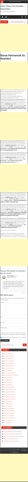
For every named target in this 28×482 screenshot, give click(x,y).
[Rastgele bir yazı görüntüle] (25, 17)
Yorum (3, 302)
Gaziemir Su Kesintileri (9, 387)
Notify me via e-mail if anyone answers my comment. (13, 337)
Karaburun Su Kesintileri (9, 394)
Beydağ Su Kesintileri (8, 365)
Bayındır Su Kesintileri (9, 358)
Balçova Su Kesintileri (9, 356)
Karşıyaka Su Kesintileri (9, 396)
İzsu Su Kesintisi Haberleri (17, 21)
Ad (2, 317)
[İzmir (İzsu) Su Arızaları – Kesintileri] (2, 17)
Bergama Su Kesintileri (9, 363)
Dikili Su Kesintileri (8, 382)
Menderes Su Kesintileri (9, 408)
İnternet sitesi (4, 327)
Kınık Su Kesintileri (8, 403)
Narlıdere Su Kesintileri (9, 413)
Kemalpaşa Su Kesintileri (9, 399)
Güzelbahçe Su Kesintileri (9, 389)
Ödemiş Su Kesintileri (9, 415)
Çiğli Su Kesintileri (8, 380)
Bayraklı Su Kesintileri (9, 361)
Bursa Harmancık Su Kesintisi (11, 375)
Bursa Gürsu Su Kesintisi (9, 372)
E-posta (3, 322)
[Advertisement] (14, 38)
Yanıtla (25, 292)
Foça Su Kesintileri (8, 384)
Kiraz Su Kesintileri (8, 401)
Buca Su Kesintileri (8, 370)
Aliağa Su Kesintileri (8, 353)
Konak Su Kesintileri (8, 406)
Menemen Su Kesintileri (9, 410)
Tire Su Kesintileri (8, 422)
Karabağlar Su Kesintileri (9, 391)
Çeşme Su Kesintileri (8, 377)
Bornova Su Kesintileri (9, 368)
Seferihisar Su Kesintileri (9, 418)
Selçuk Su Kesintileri (8, 420)
